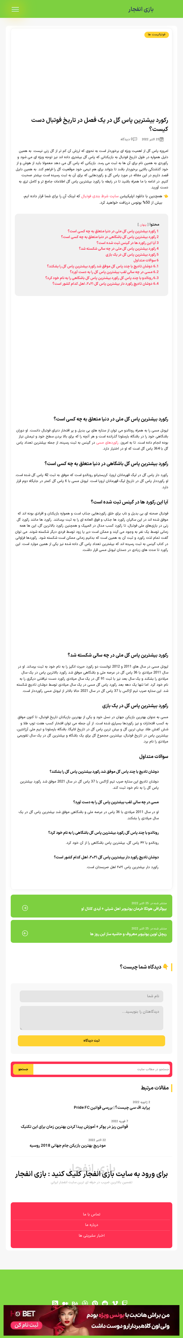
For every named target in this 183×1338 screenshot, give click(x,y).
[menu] (15, 9)
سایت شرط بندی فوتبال (100, 196)
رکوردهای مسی (107, 443)
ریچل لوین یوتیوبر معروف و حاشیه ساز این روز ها (128, 934)
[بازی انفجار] (165, 9)
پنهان (143, 225)
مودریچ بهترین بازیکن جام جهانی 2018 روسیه (68, 1146)
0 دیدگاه (127, 139)
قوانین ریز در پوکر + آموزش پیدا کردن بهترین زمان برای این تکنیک (74, 1127)
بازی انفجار (141, 9)
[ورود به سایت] (91, 1320)
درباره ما (91, 1225)
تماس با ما (91, 1214)
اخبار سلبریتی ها (92, 1236)
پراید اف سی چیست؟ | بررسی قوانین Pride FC (112, 1108)
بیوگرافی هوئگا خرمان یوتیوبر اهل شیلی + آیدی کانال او (124, 909)
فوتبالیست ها (156, 34)
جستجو (23, 1069)
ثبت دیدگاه (91, 1040)
